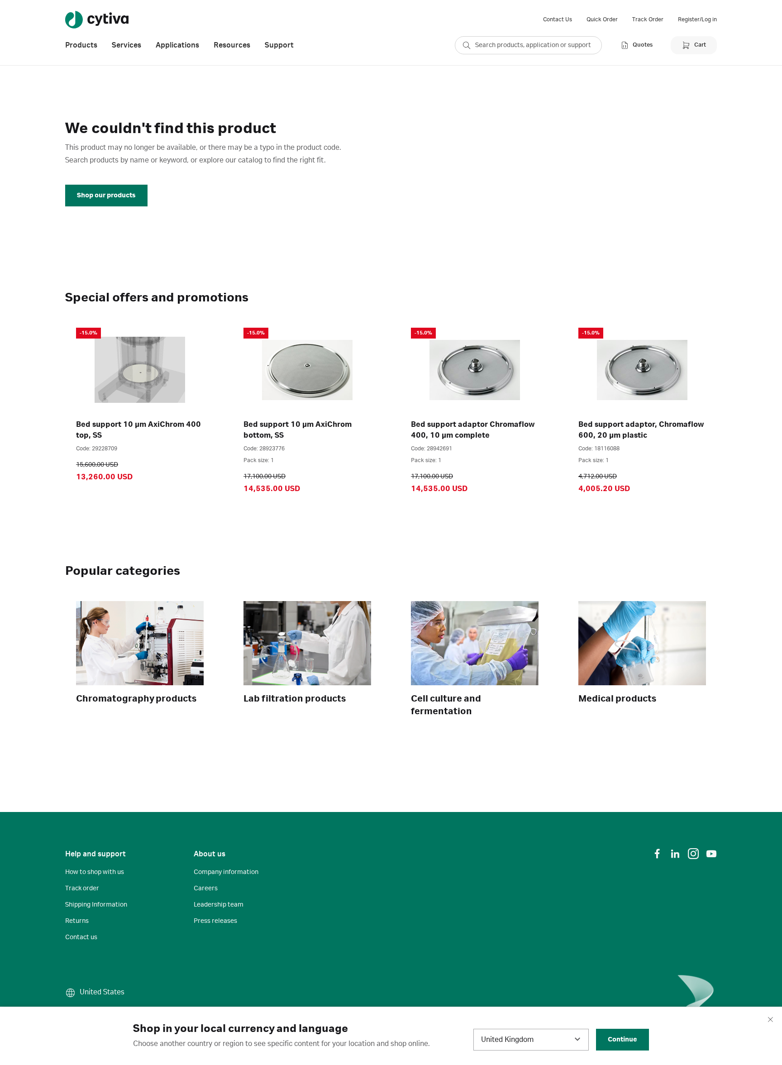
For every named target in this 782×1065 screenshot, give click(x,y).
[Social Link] (657, 853)
